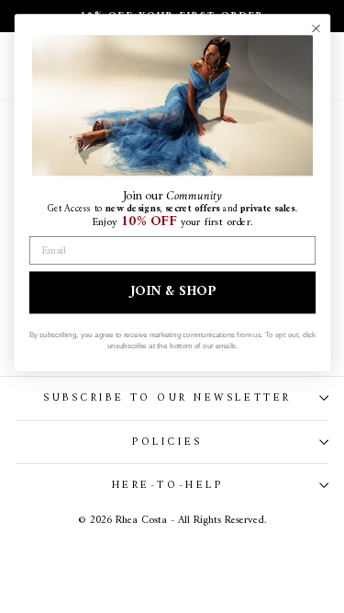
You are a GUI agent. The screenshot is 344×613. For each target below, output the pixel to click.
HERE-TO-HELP (167, 485)
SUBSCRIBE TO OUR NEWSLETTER (167, 398)
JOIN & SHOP (172, 292)
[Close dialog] (315, 28)
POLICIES (167, 442)
